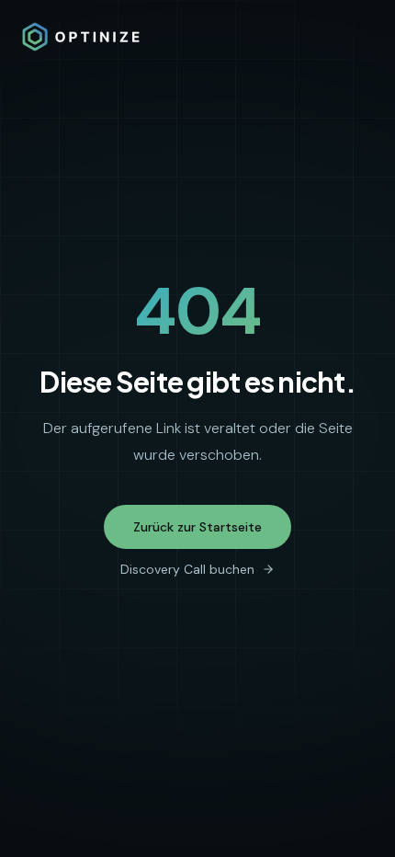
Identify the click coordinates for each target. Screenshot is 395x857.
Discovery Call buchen (187, 569)
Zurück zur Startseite (197, 527)
